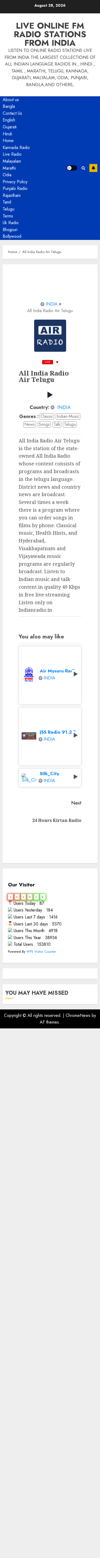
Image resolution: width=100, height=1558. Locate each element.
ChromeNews (78, 1015)
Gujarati (10, 127)
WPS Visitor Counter (41, 951)
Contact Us (12, 113)
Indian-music (68, 416)
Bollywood (12, 236)
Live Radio (12, 154)
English (9, 120)
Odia (7, 175)
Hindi (7, 134)
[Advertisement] (50, 1260)
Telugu (8, 209)
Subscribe (93, 168)
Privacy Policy (15, 182)
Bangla (9, 106)
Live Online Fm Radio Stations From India (50, 34)
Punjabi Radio (15, 188)
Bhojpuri (10, 230)
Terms (8, 216)
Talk (57, 424)
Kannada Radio (16, 147)
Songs (44, 424)
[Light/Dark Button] (72, 168)
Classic (47, 416)
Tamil (7, 202)
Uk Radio (11, 223)
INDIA (52, 304)
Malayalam (12, 161)
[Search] (83, 168)
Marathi (9, 168)
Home (8, 140)
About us (11, 100)
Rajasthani (12, 195)
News (29, 424)
